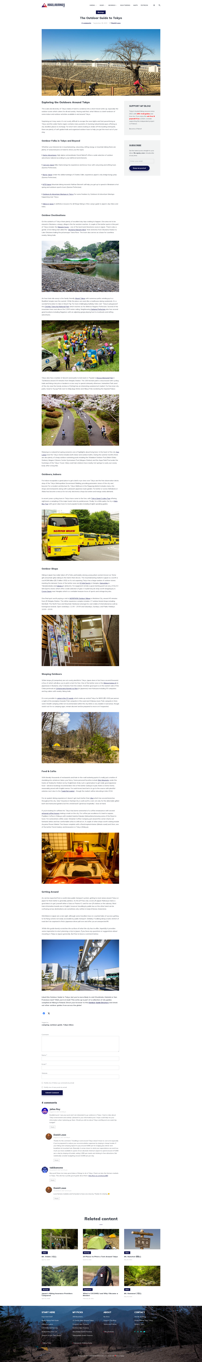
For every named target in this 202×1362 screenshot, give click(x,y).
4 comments (86, 23)
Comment (45, 1035)
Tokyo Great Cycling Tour (100, 498)
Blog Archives (109, 1332)
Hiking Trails (47, 1343)
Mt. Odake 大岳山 (49, 1257)
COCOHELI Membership (50, 1328)
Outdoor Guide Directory (98, 1002)
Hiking (92, 5)
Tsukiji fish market (67, 791)
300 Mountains (78, 1317)
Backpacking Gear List (49, 1332)
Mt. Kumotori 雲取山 (132, 1257)
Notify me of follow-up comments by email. (59, 1083)
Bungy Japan (47, 175)
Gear (102, 5)
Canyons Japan (48, 165)
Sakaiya (60, 586)
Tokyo (122, 1356)
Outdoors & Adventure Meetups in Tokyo (58, 194)
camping (45, 1025)
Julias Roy (55, 1109)
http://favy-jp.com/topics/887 (98, 1176)
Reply (52, 1127)
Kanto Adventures (49, 155)
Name (44, 1055)
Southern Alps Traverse (81, 1324)
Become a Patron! (135, 129)
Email (44, 1064)
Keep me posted (139, 168)
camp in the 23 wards (65, 698)
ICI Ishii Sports (85, 583)
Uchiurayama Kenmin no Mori (67, 688)
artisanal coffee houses (50, 813)
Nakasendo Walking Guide (83, 1343)
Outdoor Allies (139, 1324)
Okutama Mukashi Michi (77, 230)
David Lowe (116, 23)
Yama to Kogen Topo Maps (51, 1335)
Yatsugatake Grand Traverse (83, 1335)
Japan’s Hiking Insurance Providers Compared (57, 1294)
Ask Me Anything (140, 1317)
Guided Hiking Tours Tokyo (143, 1320)
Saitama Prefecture (98, 309)
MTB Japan (47, 184)
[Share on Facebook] (44, 1013)
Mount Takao (80, 298)
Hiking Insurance (47, 1324)
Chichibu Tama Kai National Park (57, 306)
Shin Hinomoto (103, 780)
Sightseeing (125, 5)
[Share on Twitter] (49, 1013)
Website (44, 1073)
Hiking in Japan (48, 204)
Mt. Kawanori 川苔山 (132, 1293)
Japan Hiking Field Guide (50, 1320)
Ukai (91, 798)
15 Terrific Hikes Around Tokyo (83, 1320)
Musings (111, 5)
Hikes (45, 1252)
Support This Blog (110, 1320)
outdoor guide (56, 1025)
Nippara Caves (63, 227)
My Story (107, 1317)
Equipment (87, 1289)
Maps (135, 5)
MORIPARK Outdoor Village (80, 598)
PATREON (144, 5)
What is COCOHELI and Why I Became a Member (100, 1294)
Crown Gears (47, 591)
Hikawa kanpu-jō (109, 683)
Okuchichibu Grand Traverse (82, 1332)
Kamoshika (104, 583)
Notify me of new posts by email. (55, 1087)
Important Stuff (47, 1317)
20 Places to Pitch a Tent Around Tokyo (100, 1257)
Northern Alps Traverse (81, 1328)
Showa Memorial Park (104, 378)
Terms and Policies (110, 1324)
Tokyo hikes (68, 1025)
